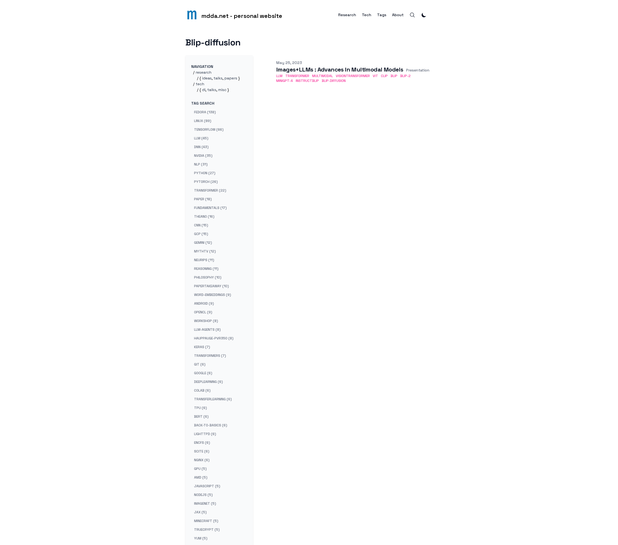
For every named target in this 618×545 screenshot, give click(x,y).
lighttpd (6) (205, 434)
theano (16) (204, 216)
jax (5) (200, 512)
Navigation (202, 66)
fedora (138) (205, 112)
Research (347, 15)
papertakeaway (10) (211, 286)
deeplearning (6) (208, 382)
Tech (366, 15)
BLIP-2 (405, 76)
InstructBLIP (307, 81)
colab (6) (202, 390)
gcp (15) (201, 234)
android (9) (204, 303)
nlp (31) (201, 164)
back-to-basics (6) (210, 425)
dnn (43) (201, 147)
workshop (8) (206, 321)
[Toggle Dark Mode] (424, 15)
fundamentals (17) (210, 208)
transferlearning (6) (213, 399)
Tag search (202, 103)
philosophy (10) (207, 277)
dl (203, 89)
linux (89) (202, 121)
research (203, 72)
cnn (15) (201, 225)
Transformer (297, 76)
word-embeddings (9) (212, 295)
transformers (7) (210, 355)
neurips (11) (204, 260)
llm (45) (201, 138)
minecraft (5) (206, 521)
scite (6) (201, 451)
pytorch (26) (206, 181)
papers (230, 78)
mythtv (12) (205, 251)
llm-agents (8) (207, 329)
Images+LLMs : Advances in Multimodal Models (339, 69)
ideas (207, 78)
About (398, 15)
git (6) (199, 364)
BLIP (394, 76)
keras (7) (202, 347)
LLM (279, 76)
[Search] (412, 15)
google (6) (203, 373)
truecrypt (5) (207, 529)
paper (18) (203, 199)
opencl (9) (203, 312)
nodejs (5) (203, 495)
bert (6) (201, 416)
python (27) (204, 173)
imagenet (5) (205, 503)
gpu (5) (200, 468)
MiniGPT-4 (284, 81)
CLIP (384, 76)
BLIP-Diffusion (334, 81)
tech (200, 83)
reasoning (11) (206, 268)
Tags (381, 15)
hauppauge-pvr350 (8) (213, 338)
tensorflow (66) (209, 129)
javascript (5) (207, 486)
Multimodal (322, 76)
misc (222, 89)
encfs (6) (202, 442)
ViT (375, 76)
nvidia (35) (203, 155)
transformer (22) (210, 190)
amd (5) (200, 477)
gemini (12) (203, 242)
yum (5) (200, 538)
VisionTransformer (353, 76)
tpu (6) (200, 408)
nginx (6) (202, 460)
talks (218, 78)
